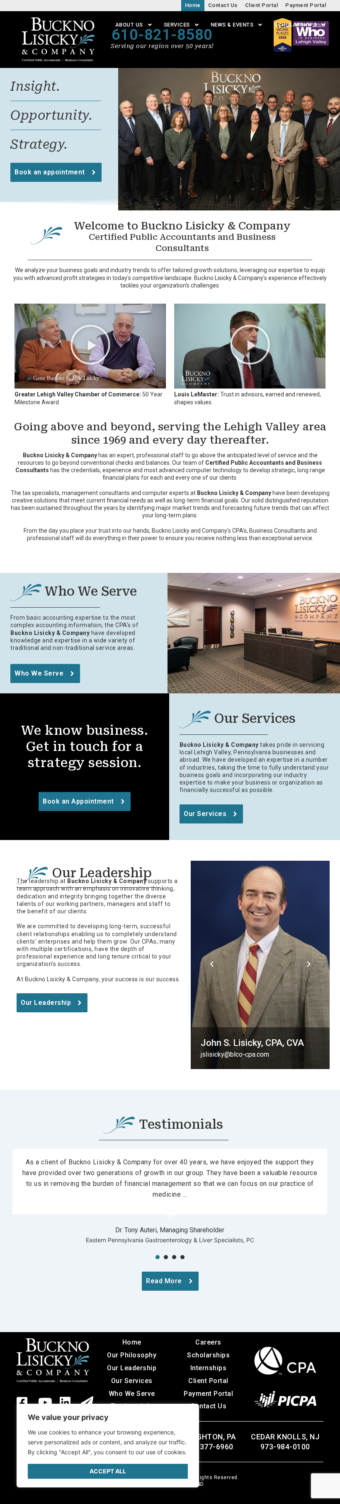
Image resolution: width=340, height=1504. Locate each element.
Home (131, 1342)
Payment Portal (208, 1394)
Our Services (132, 1381)
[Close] (186, 1414)
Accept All (108, 1471)
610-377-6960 (208, 1446)
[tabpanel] (169, 1198)
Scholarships (208, 1355)
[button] (90, 346)
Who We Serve (132, 1394)
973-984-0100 (285, 1446)
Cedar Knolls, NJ (285, 1436)
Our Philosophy (131, 1355)
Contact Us (208, 1406)
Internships (208, 1368)
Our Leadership (131, 1368)
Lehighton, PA (208, 1436)
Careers (208, 1342)
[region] (108, 1445)
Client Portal (208, 1381)
